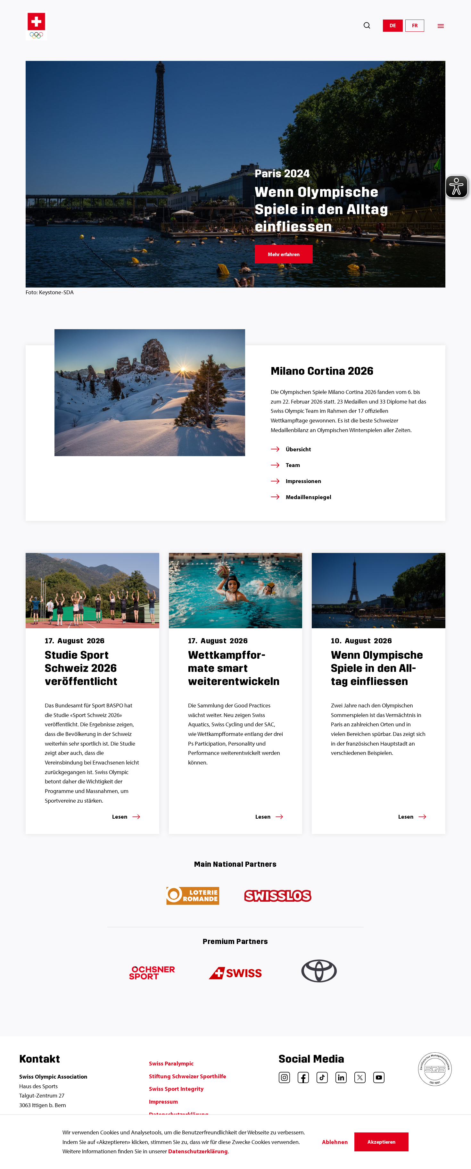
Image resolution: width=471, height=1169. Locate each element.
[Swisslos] (278, 896)
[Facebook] (301, 1075)
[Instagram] (282, 1075)
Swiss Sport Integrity (176, 1088)
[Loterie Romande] (193, 896)
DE (393, 25)
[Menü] (440, 25)
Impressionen (303, 481)
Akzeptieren (381, 1142)
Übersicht (298, 449)
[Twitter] (357, 1075)
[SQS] (435, 1084)
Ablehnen (335, 1142)
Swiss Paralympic (171, 1063)
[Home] (36, 25)
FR (414, 25)
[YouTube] (376, 1075)
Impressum (163, 1101)
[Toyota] (320, 973)
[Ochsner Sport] (151, 973)
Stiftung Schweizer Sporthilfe (187, 1076)
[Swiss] (235, 973)
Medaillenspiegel (308, 497)
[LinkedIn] (338, 1075)
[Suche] (367, 25)
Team (293, 465)
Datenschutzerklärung (198, 1151)
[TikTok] (320, 1075)
